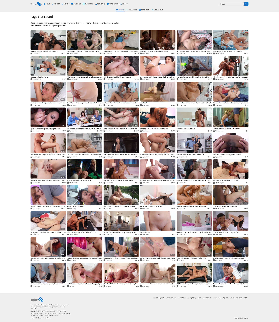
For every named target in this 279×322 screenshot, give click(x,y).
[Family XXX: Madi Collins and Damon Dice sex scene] (121, 120)
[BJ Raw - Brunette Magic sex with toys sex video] (48, 120)
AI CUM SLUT (158, 10)
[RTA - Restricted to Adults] (245, 297)
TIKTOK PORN (145, 10)
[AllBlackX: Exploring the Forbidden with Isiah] (84, 223)
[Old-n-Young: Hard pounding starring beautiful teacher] (48, 197)
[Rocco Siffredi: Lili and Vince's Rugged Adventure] (121, 197)
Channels (77, 4)
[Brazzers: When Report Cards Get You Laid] (194, 145)
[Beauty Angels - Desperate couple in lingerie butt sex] (48, 171)
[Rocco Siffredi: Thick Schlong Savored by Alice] (194, 249)
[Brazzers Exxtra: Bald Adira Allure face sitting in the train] (230, 94)
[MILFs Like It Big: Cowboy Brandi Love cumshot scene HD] (84, 120)
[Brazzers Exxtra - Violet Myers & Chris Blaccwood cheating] (121, 249)
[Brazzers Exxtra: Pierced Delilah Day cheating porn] (230, 249)
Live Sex (121, 10)
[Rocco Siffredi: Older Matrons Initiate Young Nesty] (84, 42)
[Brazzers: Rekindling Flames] (48, 68)
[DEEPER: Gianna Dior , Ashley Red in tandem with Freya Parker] (194, 68)
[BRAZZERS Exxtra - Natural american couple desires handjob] (84, 145)
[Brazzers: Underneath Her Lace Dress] (230, 197)
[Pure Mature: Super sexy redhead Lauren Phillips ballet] (84, 94)
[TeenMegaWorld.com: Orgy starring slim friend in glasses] (157, 145)
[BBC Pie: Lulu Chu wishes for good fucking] (121, 68)
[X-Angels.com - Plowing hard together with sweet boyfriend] (157, 275)
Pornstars (101, 4)
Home (48, 4)
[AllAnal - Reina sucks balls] (84, 197)
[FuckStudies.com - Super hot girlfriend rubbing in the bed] (48, 145)
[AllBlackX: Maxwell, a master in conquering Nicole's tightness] (230, 68)
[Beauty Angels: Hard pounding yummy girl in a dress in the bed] (48, 223)
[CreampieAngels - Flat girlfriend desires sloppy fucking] (48, 94)
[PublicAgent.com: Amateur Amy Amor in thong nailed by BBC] (121, 145)
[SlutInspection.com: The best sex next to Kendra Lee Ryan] (194, 42)
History (125, 4)
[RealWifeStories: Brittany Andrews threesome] (194, 197)
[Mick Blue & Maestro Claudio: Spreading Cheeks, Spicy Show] (121, 275)
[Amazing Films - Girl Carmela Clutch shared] (157, 120)
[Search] (246, 4)
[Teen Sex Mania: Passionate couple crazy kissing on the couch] (48, 249)
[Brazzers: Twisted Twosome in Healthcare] (230, 120)
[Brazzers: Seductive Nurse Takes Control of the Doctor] (230, 275)
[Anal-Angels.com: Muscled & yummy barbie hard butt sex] (48, 275)
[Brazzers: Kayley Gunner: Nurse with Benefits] (230, 42)
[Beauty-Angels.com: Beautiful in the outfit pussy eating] (157, 249)
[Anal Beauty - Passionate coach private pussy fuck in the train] (157, 171)
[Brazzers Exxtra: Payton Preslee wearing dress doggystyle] (121, 42)
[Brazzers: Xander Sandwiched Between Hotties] (121, 171)
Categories (89, 4)
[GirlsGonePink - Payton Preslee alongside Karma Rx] (121, 94)
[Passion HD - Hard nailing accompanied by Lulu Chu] (121, 223)
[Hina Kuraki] (157, 94)
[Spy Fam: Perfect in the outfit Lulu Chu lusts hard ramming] (157, 68)
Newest (57, 4)
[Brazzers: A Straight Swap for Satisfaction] (48, 42)
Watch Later (113, 4)
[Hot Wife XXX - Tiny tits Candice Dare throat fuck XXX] (194, 171)
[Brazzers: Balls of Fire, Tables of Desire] (84, 171)
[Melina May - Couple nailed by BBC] (157, 197)
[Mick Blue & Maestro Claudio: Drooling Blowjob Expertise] (84, 275)
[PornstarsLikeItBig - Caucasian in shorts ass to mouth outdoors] (84, 249)
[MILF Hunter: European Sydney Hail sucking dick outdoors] (194, 275)
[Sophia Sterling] (157, 223)
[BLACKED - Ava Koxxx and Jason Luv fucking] (157, 42)
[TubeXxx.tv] (36, 4)
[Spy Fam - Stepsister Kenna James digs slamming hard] (194, 223)
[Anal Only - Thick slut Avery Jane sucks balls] (230, 145)
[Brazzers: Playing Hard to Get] (194, 120)
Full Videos (132, 10)
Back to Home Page (112, 23)
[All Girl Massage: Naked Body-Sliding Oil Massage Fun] (84, 68)
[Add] (33, 32)
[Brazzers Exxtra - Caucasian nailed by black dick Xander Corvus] (194, 94)
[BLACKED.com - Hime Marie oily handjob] (230, 223)
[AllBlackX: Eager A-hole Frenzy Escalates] (230, 171)
